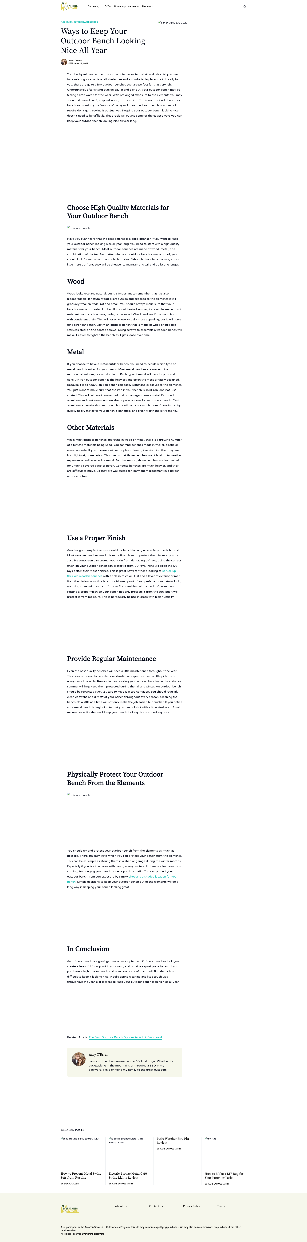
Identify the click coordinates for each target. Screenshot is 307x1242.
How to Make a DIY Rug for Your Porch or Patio (224, 1176)
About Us (121, 1206)
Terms (221, 1206)
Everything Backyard (93, 1234)
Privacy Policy (191, 1206)
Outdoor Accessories (86, 22)
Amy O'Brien (75, 60)
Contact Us (156, 1206)
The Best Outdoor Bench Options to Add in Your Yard (125, 1037)
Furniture (66, 22)
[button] (244, 6)
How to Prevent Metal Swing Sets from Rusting (81, 1176)
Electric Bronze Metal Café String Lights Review (128, 1176)
